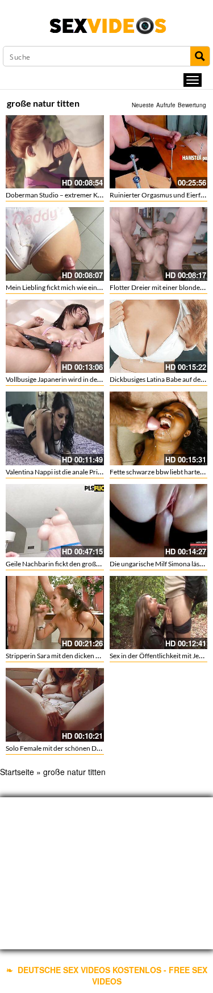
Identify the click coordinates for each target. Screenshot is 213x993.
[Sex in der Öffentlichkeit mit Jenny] (159, 612)
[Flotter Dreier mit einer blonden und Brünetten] (159, 243)
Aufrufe (166, 105)
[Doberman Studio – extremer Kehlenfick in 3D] (55, 151)
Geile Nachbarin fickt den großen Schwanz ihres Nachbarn (92, 563)
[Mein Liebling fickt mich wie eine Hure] (55, 243)
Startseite (17, 771)
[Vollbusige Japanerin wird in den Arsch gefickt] (55, 336)
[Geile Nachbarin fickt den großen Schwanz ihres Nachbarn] (55, 520)
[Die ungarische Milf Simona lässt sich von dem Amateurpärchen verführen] (159, 520)
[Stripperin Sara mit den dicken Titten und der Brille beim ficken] (55, 612)
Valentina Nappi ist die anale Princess (60, 472)
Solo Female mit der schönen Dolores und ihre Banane (85, 748)
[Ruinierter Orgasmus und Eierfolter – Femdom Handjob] (159, 151)
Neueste (143, 105)
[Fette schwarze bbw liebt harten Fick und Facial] (159, 428)
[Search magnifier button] (200, 56)
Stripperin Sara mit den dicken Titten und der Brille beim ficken (98, 655)
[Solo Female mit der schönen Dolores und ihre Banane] (55, 704)
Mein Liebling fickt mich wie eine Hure (61, 287)
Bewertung (192, 105)
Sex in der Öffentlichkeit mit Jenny (160, 655)
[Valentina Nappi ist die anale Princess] (55, 428)
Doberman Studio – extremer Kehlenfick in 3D (74, 195)
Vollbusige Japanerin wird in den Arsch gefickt (73, 379)
